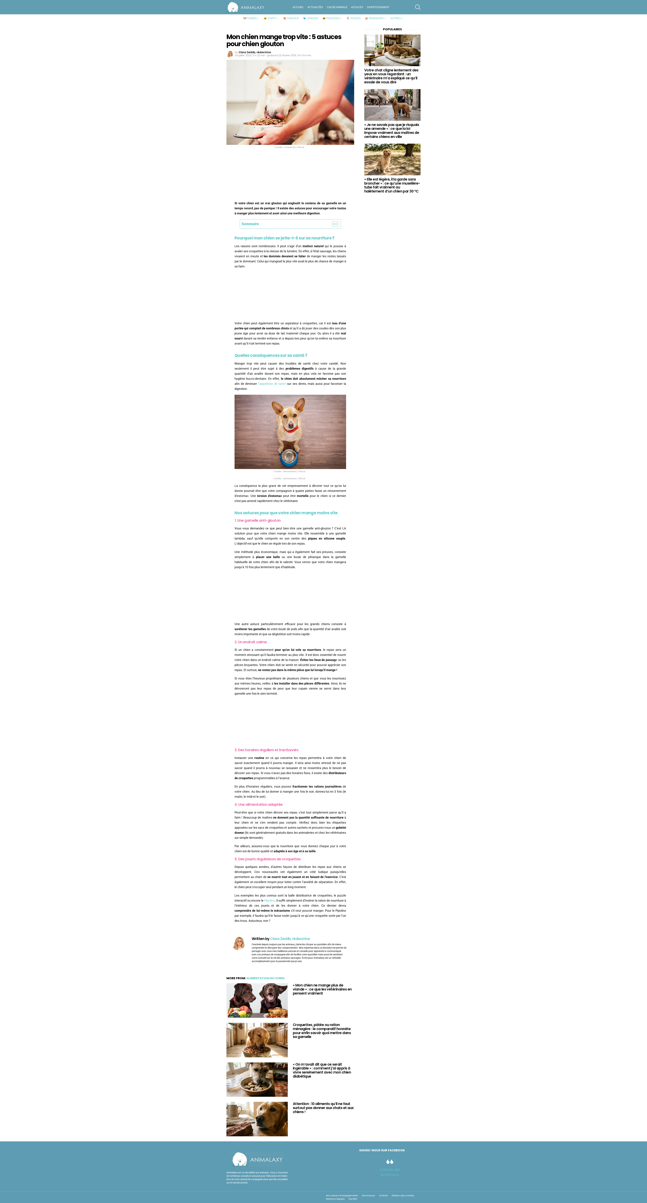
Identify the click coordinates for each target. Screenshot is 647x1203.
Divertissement (378, 7)
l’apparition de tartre (272, 383)
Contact (383, 1195)
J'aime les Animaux (390, 1172)
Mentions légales (335, 1199)
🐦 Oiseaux (310, 18)
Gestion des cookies (403, 1195)
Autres (396, 18)
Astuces (357, 7)
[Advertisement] (290, 175)
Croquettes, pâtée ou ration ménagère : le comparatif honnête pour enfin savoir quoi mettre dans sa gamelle (322, 1030)
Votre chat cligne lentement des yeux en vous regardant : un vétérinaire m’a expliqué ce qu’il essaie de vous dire (391, 76)
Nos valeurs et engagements (342, 1195)
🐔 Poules (354, 18)
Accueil (298, 7)
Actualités (315, 7)
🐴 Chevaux (291, 18)
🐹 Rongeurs (374, 18)
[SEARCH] (418, 7)
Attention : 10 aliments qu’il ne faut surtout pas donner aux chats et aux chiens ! (323, 1107)
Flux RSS (353, 1199)
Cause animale (337, 7)
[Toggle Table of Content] (333, 224)
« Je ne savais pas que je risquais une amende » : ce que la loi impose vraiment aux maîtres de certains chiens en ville (391, 130)
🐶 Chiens (250, 18)
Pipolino (269, 900)
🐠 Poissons (331, 18)
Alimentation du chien (265, 978)
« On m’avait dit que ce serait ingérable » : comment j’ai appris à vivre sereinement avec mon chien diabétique (322, 1070)
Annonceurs (368, 1195)
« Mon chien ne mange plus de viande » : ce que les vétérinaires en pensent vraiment (322, 989)
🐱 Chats (270, 18)
